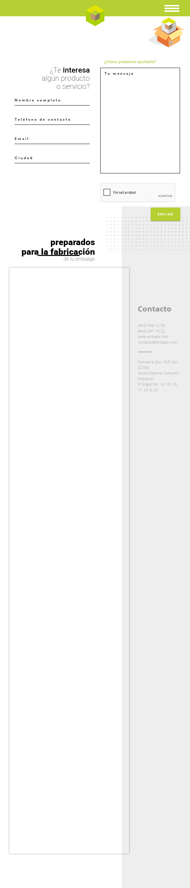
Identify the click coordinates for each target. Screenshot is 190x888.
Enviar (165, 214)
